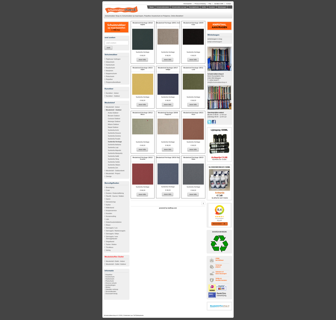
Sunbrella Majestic (114, 150)
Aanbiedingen (110, 285)
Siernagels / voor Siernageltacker (112, 238)
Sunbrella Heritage (115, 142)
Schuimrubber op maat (179, 7)
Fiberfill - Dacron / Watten (115, 196)
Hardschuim (110, 65)
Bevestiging (110, 187)
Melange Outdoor (114, 121)
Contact (228, 3)
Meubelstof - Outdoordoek (115, 171)
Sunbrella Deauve (114, 133)
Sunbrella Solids (114, 162)
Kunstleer (212, 7)
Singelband (110, 241)
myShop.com (172, 208)
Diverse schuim (111, 283)
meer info (142, 60)
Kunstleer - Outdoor (113, 96)
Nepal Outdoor (113, 127)
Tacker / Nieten (111, 244)
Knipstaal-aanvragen (156, 11)
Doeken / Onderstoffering (115, 193)
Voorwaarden (187, 3)
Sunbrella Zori (113, 168)
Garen (108, 199)
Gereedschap (111, 202)
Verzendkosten (111, 291)
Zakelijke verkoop (112, 289)
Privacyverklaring (200, 3)
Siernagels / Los (111, 228)
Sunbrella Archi (113, 130)
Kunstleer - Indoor (112, 93)
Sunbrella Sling (113, 159)
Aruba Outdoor (113, 113)
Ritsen (108, 225)
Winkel (108, 287)
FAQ (209, 3)
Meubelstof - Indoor (113, 107)
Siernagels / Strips (112, 234)
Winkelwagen (222, 7)
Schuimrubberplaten (162, 7)
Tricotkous (109, 247)
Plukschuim (110, 76)
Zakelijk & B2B (218, 3)
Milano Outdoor (113, 124)
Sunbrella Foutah (114, 139)
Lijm (107, 219)
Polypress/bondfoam (113, 82)
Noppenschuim (111, 73)
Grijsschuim (110, 62)
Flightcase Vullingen (113, 59)
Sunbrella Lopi (113, 147)
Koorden (109, 213)
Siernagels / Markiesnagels (115, 231)
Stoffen (204, 7)
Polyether (109, 79)
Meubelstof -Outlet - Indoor (115, 261)
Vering (108, 250)
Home (152, 7)
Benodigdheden (194, 7)
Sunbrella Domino (114, 136)
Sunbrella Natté (113, 156)
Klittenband (110, 208)
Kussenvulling (111, 216)
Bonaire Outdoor (114, 116)
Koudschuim (110, 68)
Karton (108, 205)
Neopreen (109, 71)
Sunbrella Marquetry (115, 153)
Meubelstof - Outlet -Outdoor (116, 264)
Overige (109, 176)
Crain (108, 190)
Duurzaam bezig (111, 294)
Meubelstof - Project (113, 173)
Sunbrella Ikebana (114, 145)
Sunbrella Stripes (114, 165)
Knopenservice (111, 210)
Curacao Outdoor (114, 119)
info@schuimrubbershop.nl (217, 82)
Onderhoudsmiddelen (114, 222)
